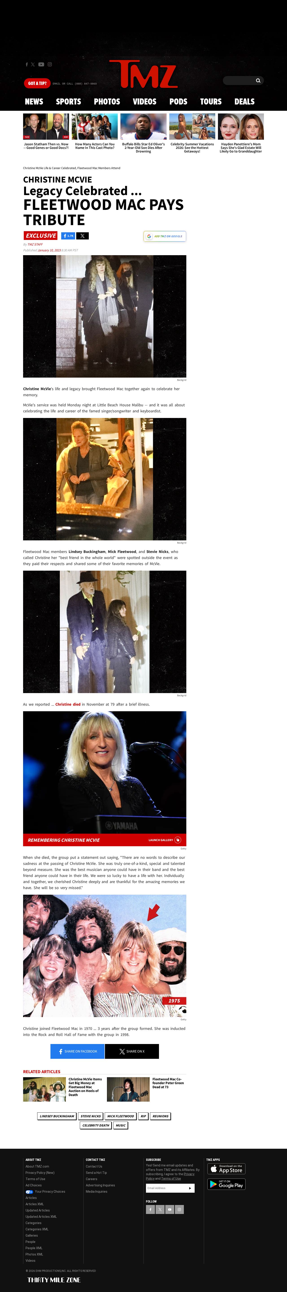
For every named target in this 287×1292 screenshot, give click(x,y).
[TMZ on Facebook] (26, 64)
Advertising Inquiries (100, 1185)
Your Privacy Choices (49, 1191)
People (30, 1242)
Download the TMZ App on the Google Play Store (226, 1184)
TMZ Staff (34, 244)
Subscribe (190, 1188)
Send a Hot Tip (96, 1173)
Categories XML (37, 1229)
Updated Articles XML (41, 1216)
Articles (31, 1198)
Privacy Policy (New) (40, 1173)
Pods (178, 102)
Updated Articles (38, 1210)
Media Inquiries (96, 1191)
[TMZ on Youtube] (41, 64)
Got (37, 84)
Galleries (32, 1235)
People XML (34, 1248)
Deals (244, 102)
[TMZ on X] (33, 64)
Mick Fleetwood (120, 1116)
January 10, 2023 (49, 250)
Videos (144, 102)
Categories (33, 1223)
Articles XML (35, 1204)
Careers (91, 1179)
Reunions (160, 1116)
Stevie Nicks (90, 1116)
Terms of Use (35, 1179)
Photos (107, 102)
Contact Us (94, 1166)
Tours (211, 102)
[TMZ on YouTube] (169, 1209)
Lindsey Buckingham (57, 1116)
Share (80, 1051)
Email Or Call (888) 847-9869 (75, 83)
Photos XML (34, 1254)
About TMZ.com (37, 1166)
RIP (143, 1116)
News (34, 102)
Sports (68, 102)
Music (120, 1125)
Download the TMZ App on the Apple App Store (226, 1169)
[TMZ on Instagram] (50, 64)
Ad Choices (34, 1185)
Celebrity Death (95, 1125)
